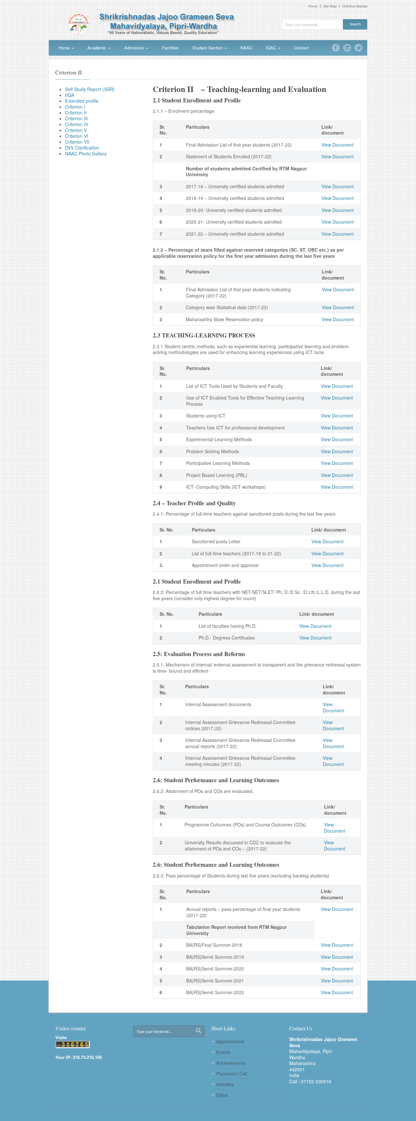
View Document (337, 144)
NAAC (246, 48)
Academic (98, 48)
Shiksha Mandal (354, 6)
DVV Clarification (82, 147)
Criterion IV (76, 124)
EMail (222, 1095)
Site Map (330, 6)
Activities (225, 1084)
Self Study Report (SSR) (90, 89)
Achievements (230, 1063)
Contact (301, 48)
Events (223, 1052)
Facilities (170, 48)
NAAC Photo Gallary (86, 153)
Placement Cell (231, 1073)
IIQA (69, 95)
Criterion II (75, 112)
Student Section (209, 48)
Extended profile (81, 101)
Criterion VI (76, 136)
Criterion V (76, 130)
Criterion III (76, 118)
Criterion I (75, 106)
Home (313, 6)
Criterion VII (77, 141)
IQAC (273, 48)
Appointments (230, 1041)
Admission (136, 48)
